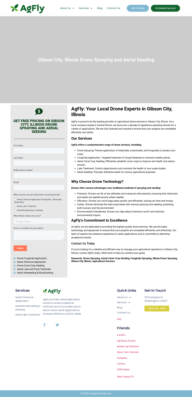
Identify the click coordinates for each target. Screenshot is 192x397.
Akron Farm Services (128, 352)
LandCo (121, 334)
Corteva (121, 363)
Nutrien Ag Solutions (128, 346)
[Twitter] (57, 325)
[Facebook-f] (44, 325)
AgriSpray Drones (126, 340)
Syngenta (122, 358)
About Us (65, 8)
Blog (99, 8)
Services (84, 8)
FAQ (119, 319)
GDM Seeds (123, 369)
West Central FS (125, 376)
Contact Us (113, 8)
